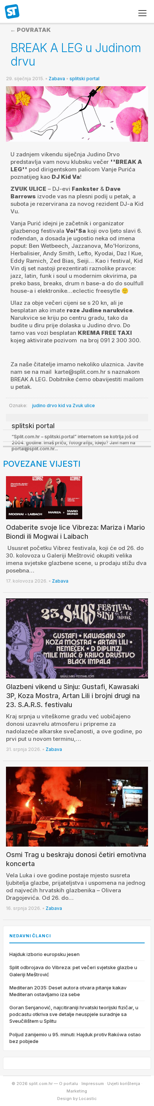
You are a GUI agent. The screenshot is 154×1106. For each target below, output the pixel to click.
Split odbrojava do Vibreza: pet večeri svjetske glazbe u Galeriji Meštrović (73, 970)
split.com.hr (12, 12)
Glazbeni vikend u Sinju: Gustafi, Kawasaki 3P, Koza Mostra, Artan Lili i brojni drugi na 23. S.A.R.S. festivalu (73, 696)
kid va (64, 405)
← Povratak (30, 29)
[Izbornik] (142, 13)
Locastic (88, 1098)
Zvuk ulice (84, 405)
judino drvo (44, 405)
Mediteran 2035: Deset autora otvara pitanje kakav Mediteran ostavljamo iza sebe (67, 991)
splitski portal (84, 78)
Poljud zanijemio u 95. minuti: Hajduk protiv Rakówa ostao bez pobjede (75, 1037)
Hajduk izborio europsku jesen (44, 954)
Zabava (57, 78)
